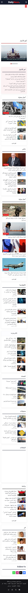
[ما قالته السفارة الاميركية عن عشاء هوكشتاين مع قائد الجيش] (21, 360)
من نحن (9, 586)
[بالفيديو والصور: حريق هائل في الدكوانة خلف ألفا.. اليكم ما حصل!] (21, 174)
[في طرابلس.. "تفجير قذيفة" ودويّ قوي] (21, 439)
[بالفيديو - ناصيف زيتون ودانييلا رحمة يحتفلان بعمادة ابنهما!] (21, 549)
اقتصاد (23, 376)
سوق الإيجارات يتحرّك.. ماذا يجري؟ (9, 395)
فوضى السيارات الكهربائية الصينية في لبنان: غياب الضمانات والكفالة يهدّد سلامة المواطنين (9, 183)
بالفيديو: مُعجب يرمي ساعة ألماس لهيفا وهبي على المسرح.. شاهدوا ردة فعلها (9, 557)
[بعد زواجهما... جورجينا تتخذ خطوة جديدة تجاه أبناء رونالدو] (21, 507)
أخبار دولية (22, 199)
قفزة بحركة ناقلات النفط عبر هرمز (18, 77)
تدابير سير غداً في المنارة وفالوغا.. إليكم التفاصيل (10, 432)
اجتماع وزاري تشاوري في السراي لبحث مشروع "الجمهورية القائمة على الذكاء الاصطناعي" (9, 321)
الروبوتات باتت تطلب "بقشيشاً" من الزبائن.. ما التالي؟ (10, 292)
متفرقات (23, 411)
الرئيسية (24, 584)
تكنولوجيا (22, 285)
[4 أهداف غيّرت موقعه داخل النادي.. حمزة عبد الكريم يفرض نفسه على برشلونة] (21, 500)
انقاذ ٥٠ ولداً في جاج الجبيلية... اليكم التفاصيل (10, 339)
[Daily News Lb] (14, 2)
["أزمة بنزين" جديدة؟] (21, 383)
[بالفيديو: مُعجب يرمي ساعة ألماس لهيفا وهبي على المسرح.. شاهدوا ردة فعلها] (21, 557)
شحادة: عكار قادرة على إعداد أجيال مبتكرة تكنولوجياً (10, 311)
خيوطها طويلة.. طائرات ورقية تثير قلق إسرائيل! (15, 74)
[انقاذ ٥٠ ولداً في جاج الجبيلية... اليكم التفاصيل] (21, 340)
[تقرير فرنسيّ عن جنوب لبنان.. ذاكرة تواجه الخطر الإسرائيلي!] (21, 130)
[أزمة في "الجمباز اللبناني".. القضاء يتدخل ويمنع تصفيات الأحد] (21, 514)
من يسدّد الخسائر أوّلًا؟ (11, 388)
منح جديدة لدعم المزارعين (9, 401)
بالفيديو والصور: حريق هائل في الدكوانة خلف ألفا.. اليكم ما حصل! (9, 175)
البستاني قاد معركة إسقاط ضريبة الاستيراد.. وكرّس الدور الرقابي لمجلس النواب (14, 169)
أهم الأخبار (23, 40)
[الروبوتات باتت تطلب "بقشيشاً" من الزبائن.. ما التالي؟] (21, 292)
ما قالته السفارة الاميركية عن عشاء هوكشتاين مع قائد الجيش (9, 360)
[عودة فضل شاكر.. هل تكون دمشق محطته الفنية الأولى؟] (21, 534)
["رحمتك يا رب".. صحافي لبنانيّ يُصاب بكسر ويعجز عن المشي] (21, 425)
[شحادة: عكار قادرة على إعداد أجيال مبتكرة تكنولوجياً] (21, 311)
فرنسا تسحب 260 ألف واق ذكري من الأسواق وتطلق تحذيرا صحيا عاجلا (14, 255)
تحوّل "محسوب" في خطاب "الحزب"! (17, 84)
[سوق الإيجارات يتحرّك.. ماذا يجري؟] (21, 396)
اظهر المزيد (14, 143)
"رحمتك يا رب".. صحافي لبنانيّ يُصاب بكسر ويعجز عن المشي (9, 425)
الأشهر (14, 333)
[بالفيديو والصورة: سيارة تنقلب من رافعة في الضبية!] (21, 418)
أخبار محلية (22, 97)
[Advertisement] (14, 24)
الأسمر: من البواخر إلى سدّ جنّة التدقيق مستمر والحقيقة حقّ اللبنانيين (9, 137)
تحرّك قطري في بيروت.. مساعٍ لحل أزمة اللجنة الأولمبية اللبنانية (10, 493)
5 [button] (12, 63)
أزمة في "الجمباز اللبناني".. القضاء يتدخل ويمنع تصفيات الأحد (9, 514)
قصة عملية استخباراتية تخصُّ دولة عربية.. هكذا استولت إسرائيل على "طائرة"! (15, 274)
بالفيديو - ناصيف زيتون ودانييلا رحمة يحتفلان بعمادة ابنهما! (10, 549)
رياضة (24, 486)
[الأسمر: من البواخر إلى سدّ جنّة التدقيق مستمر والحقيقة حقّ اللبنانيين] (21, 137)
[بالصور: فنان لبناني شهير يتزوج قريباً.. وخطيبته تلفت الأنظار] (21, 541)
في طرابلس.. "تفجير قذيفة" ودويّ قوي (9, 439)
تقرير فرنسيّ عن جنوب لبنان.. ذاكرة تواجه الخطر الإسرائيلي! (15, 90)
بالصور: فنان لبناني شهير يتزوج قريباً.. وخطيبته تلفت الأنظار (9, 541)
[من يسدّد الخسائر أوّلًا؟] (21, 390)
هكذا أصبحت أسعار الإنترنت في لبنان (11, 353)
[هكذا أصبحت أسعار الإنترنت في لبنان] (21, 353)
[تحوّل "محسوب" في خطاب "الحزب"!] (21, 123)
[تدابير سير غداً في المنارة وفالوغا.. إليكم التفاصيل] (21, 433)
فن (25, 527)
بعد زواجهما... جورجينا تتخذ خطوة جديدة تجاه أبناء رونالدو (10, 507)
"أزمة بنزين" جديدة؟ (20, 81)
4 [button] (13, 63)
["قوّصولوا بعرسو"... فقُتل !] (21, 368)
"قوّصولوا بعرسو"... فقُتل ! (9, 366)
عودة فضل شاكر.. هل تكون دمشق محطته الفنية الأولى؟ (9, 533)
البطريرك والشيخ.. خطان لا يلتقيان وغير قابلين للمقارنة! (9, 191)
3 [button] (14, 63)
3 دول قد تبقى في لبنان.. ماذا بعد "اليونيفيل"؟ (15, 79)
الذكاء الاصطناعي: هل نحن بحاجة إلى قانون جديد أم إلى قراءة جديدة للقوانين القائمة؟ (9, 302)
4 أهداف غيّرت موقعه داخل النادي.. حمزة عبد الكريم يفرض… (10, 500)
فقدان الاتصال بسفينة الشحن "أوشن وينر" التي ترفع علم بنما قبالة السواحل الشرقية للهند (14, 58)
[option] (14, 53)
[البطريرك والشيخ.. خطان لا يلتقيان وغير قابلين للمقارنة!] (21, 191)
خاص (24, 149)
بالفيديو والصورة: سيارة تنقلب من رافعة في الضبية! (9, 417)
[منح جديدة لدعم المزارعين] (21, 403)
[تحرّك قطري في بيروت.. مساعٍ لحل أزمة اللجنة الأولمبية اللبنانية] (21, 493)
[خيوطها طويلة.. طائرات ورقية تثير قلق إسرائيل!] (21, 347)
